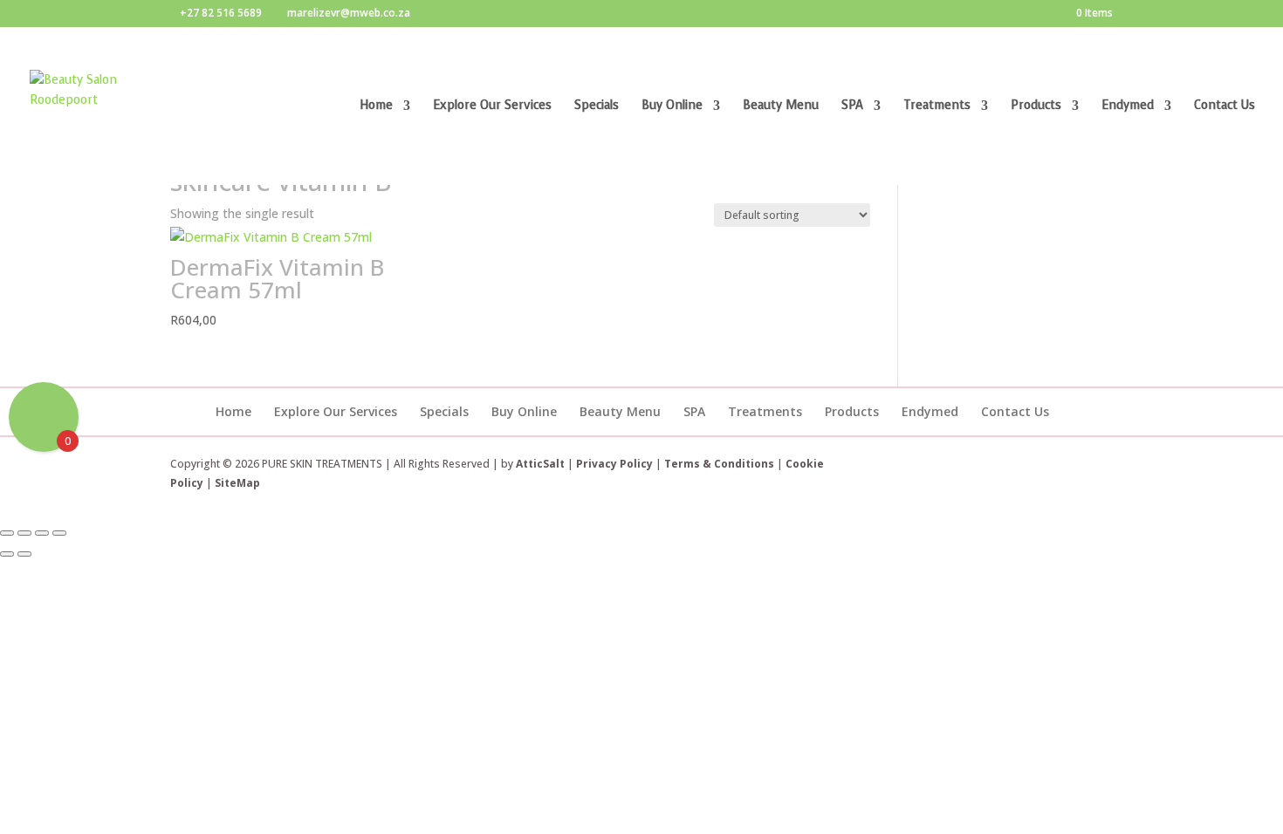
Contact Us (1224, 106)
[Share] (42, 533)
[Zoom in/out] (7, 533)
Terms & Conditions (720, 463)
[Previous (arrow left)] (7, 554)
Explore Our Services (492, 106)
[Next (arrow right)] (24, 554)
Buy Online (672, 106)
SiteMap (237, 482)
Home (376, 106)
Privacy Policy (614, 463)
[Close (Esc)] (59, 533)
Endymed (1127, 106)
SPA (852, 106)
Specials (596, 106)
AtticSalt (540, 463)
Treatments (937, 106)
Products (1036, 106)
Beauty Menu (781, 106)
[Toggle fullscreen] (24, 533)
